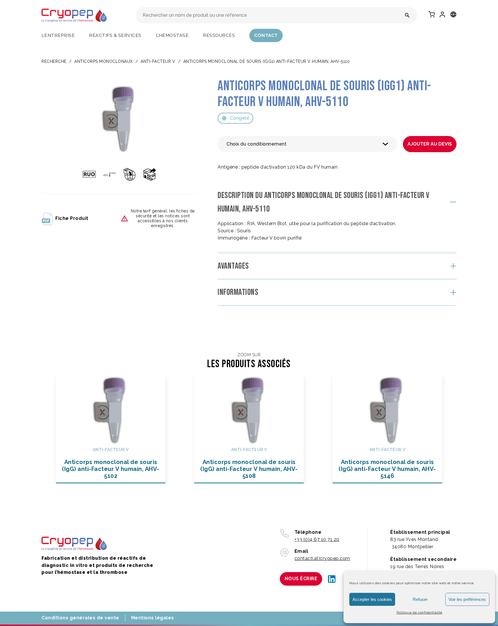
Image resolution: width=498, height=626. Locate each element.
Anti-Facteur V (158, 61)
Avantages (233, 266)
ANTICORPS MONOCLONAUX (103, 61)
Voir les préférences (467, 599)
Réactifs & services (115, 35)
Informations (238, 292)
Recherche (54, 61)
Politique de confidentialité (419, 612)
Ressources (219, 35)
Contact (266, 35)
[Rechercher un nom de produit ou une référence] (407, 15)
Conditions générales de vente (80, 618)
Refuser (420, 599)
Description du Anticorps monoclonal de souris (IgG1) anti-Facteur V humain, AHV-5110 (323, 202)
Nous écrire (301, 578)
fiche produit (71, 218)
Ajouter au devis (430, 144)
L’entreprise (58, 35)
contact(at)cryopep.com (322, 558)
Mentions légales (152, 618)
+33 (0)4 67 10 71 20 (317, 539)
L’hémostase (172, 35)
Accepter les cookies (372, 599)
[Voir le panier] (432, 14)
